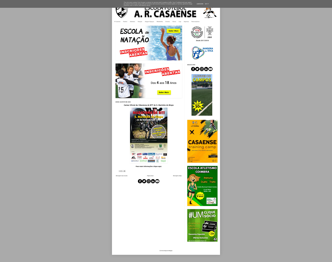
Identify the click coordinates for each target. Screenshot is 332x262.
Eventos (167, 21)
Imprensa (186, 21)
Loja (180, 21)
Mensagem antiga (177, 175)
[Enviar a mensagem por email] (120, 171)
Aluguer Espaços (149, 21)
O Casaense (117, 21)
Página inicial (150, 175)
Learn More (200, 4)
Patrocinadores (195, 21)
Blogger (170, 250)
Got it (207, 4)
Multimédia (160, 21)
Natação (140, 21)
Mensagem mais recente (121, 175)
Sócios (174, 21)
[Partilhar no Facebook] (124, 171)
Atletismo (132, 21)
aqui (159, 166)
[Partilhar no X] (123, 171)
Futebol (125, 21)
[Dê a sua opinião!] (121, 171)
